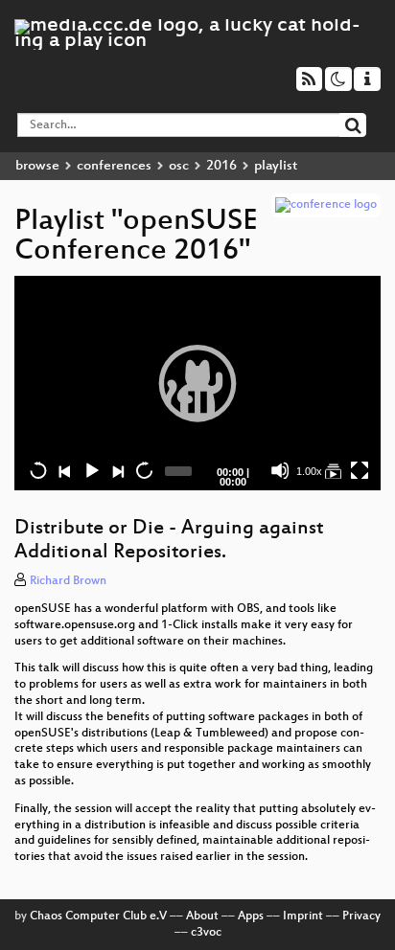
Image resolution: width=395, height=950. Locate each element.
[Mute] (280, 470)
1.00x (309, 471)
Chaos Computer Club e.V (98, 916)
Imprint (303, 916)
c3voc (206, 932)
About (202, 916)
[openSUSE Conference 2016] (332, 470)
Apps (251, 916)
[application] (197, 383)
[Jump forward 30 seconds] (143, 470)
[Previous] (64, 470)
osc (179, 166)
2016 (221, 166)
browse (37, 166)
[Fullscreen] (359, 470)
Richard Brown (68, 581)
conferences (114, 166)
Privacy (361, 916)
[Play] (197, 383)
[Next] (117, 470)
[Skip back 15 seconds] (38, 470)
